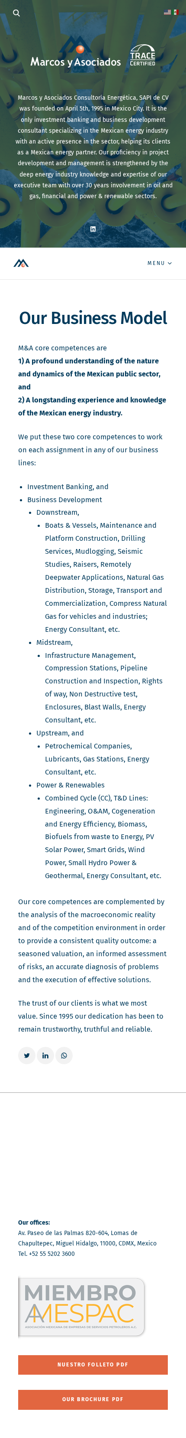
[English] (168, 12)
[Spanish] (176, 12)
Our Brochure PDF (93, 1399)
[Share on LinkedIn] (45, 1055)
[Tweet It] (26, 1055)
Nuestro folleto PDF (93, 1365)
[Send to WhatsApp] (64, 1055)
